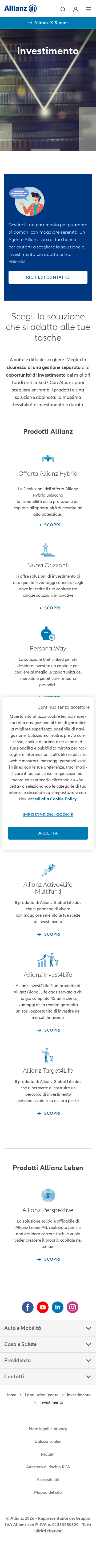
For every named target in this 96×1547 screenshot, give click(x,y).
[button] (63, 9)
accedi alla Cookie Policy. (52, 799)
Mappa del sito (48, 1492)
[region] (48, 773)
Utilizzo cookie (48, 1441)
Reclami (48, 1454)
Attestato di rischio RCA (48, 1467)
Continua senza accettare (64, 707)
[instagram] (70, 1305)
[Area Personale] (76, 9)
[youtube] (40, 1305)
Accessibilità (48, 1479)
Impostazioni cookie (48, 814)
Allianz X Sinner (51, 22)
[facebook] (25, 1305)
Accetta (48, 833)
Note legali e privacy (48, 1429)
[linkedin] (55, 1305)
